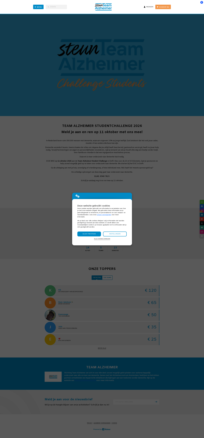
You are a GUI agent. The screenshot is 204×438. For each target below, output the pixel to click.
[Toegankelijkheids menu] (201, 2)
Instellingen (114, 234)
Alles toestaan (89, 234)
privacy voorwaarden (104, 215)
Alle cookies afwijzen (102, 239)
